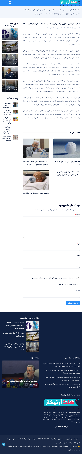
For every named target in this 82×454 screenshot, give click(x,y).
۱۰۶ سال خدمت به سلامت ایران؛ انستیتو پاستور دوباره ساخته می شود (15, 325)
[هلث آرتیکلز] (70, 3)
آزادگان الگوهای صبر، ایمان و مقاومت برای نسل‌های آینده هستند (14, 346)
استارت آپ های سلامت (65, 10)
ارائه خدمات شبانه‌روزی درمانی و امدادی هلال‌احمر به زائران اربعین (68, 173)
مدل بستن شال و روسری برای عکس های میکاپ (6, 138)
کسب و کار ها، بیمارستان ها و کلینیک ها (39, 10)
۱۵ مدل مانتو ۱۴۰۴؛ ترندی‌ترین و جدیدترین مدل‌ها (7, 105)
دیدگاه (77, 215)
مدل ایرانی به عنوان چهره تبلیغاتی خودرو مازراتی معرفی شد (6, 130)
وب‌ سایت (77, 267)
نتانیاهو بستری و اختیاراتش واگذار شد (36, 193)
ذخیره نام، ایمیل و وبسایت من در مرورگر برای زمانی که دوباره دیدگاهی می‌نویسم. (55, 278)
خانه (78, 10)
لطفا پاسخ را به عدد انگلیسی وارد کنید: (69, 284)
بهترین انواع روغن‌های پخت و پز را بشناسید (13, 334)
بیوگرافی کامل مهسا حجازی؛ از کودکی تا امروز (7, 113)
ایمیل (78, 255)
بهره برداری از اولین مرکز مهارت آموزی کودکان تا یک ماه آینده (7, 121)
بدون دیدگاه (49, 28)
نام (78, 244)
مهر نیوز (74, 28)
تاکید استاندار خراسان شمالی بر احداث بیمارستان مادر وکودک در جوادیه (36, 163)
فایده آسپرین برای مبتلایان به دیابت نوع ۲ (67, 163)
